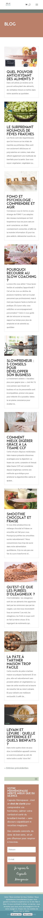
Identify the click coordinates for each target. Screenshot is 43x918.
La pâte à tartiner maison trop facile (19, 662)
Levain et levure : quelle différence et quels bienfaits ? (21, 737)
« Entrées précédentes (16, 768)
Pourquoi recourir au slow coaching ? (21, 275)
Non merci (28, 914)
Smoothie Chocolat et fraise (19, 518)
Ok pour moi (16, 914)
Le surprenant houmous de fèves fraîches (20, 130)
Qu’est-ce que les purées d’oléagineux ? (21, 591)
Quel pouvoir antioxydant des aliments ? (20, 75)
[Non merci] (40, 906)
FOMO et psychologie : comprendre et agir (21, 202)
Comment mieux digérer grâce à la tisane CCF (20, 443)
